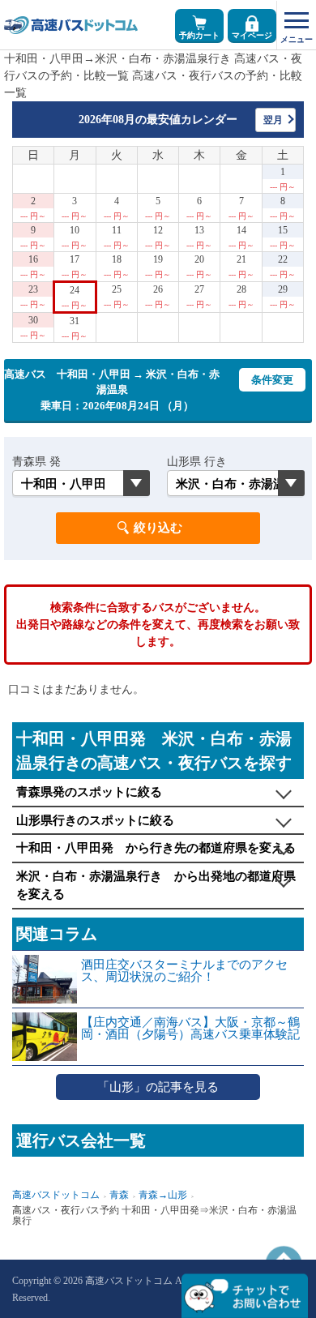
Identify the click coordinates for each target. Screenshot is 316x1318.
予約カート (199, 35)
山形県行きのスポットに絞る (95, 820)
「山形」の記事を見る (158, 1087)
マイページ (252, 35)
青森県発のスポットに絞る (89, 791)
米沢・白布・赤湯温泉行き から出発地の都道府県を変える (156, 885)
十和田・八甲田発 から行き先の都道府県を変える (156, 847)
